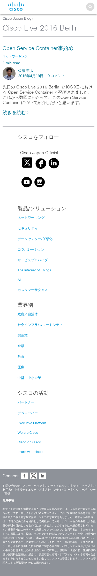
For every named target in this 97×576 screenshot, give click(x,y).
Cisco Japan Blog (17, 18)
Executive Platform (32, 423)
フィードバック (32, 485)
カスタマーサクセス (33, 290)
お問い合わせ (11, 485)
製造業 (23, 335)
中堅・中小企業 (29, 378)
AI (19, 280)
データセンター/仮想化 (35, 239)
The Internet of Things (34, 270)
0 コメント (56, 76)
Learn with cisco (30, 452)
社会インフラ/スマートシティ (40, 325)
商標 (7, 493)
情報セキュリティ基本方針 (34, 489)
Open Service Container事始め (38, 48)
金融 (21, 346)
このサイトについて (57, 485)
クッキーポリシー (84, 489)
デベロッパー (28, 413)
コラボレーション (31, 249)
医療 (21, 367)
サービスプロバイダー (34, 260)
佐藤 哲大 (26, 71)
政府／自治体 (28, 314)
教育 (21, 356)
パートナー (26, 402)
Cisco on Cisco (29, 442)
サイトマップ (81, 485)
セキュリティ (28, 228)
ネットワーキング (31, 218)
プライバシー (61, 489)
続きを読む (14, 112)
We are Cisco (28, 433)
